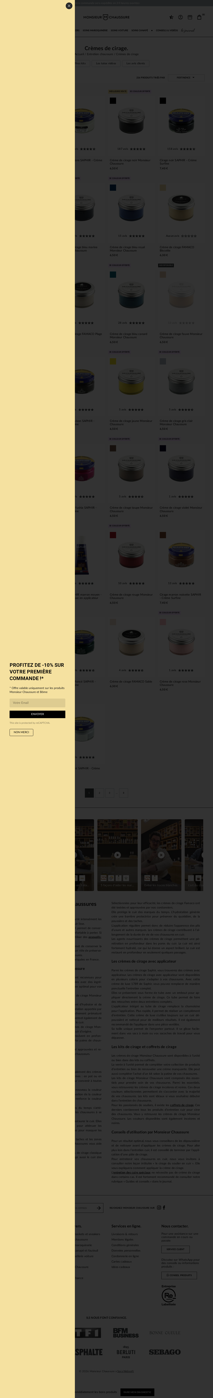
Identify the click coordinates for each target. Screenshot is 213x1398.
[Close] (69, 5)
